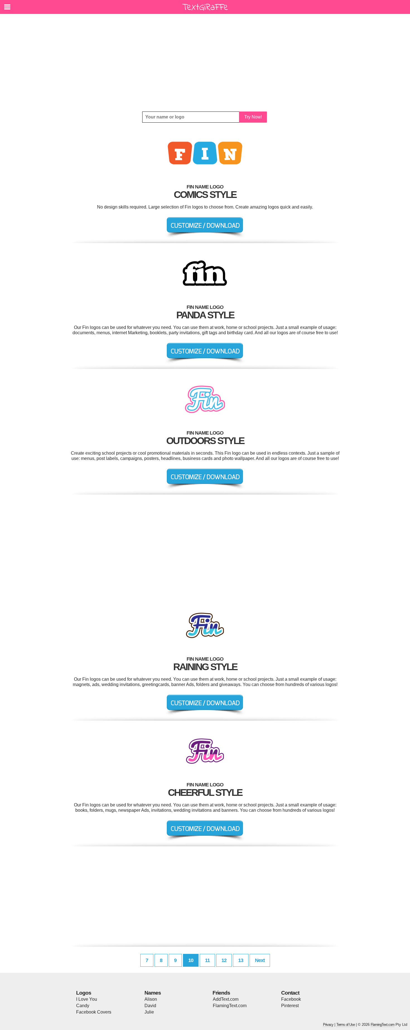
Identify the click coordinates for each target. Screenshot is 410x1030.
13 (240, 960)
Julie (149, 1012)
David (150, 1005)
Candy (82, 1005)
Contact (290, 993)
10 (190, 960)
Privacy (328, 1024)
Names (152, 993)
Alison (150, 999)
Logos (83, 993)
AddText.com (225, 999)
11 (207, 960)
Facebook (291, 999)
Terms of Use (345, 1024)
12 (223, 960)
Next (260, 960)
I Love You (86, 999)
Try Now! (253, 117)
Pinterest (290, 1005)
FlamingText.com (230, 1005)
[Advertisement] (205, 63)
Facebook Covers (93, 1012)
